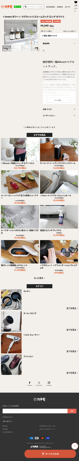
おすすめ (67, 7)
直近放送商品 (50, 7)
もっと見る (58, 100)
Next (37, 33)
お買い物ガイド (8, 421)
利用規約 (5, 429)
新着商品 (60, 7)
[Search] (26, 7)
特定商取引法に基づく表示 (47, 426)
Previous (4, 33)
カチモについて (8, 417)
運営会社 (5, 426)
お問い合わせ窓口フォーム (47, 429)
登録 (71, 411)
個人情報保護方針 (8, 432)
